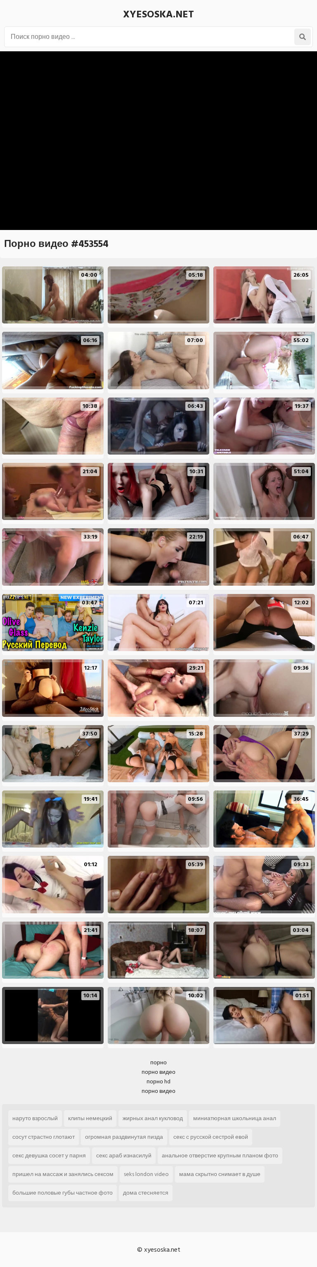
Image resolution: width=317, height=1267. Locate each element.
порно (158, 1062)
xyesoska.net (158, 14)
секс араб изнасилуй (123, 1155)
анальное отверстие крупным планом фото (220, 1155)
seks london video (146, 1174)
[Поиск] (302, 37)
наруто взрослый (35, 1118)
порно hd (158, 1081)
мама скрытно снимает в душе (219, 1174)
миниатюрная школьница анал (234, 1118)
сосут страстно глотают (43, 1137)
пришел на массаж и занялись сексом (63, 1174)
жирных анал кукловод (153, 1118)
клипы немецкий (90, 1118)
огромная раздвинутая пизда (124, 1137)
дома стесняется (145, 1193)
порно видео (158, 1072)
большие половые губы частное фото (62, 1193)
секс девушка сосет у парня (49, 1155)
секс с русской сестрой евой (210, 1137)
